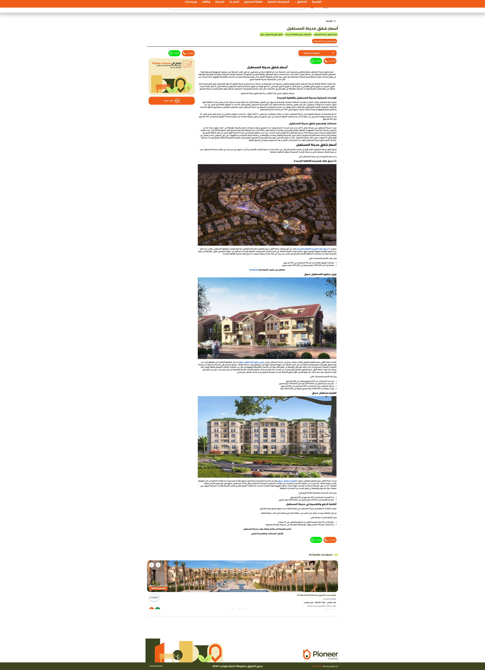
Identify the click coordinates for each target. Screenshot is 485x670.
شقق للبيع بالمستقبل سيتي (271, 34)
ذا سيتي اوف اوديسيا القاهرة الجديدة (313, 249)
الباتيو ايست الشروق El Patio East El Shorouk (316, 595)
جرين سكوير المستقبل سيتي (251, 362)
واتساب (318, 61)
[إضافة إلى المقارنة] (158, 564)
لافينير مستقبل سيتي (287, 481)
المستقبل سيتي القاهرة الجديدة (298, 34)
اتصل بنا (332, 61)
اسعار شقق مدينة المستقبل (325, 34)
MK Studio (317, 666)
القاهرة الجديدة (329, 599)
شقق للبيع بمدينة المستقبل (324, 41)
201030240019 (156, 666)
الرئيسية (329, 21)
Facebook (253, 270)
